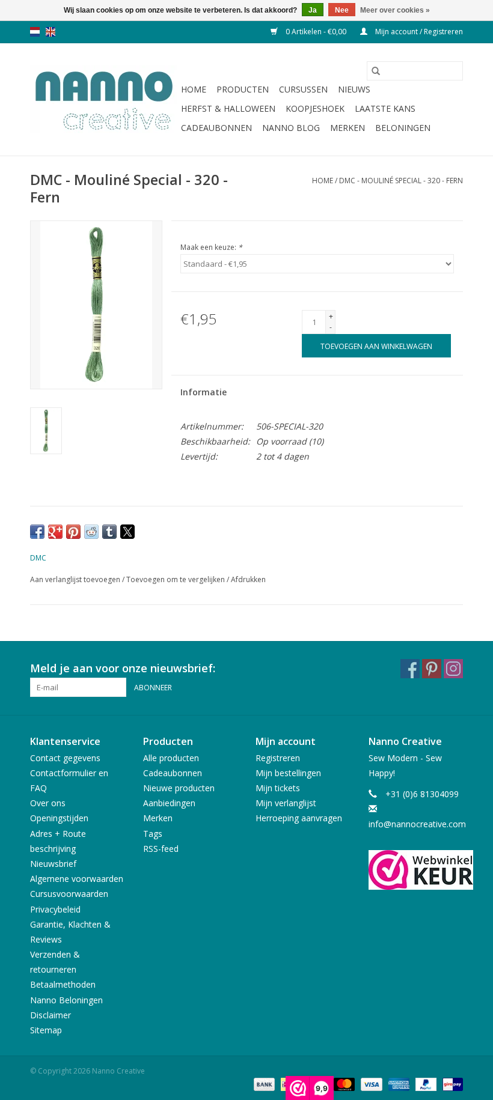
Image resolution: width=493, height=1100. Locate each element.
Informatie (203, 392)
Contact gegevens (65, 758)
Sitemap (46, 1030)
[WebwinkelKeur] (416, 870)
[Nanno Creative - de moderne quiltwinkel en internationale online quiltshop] (103, 99)
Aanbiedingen (169, 803)
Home (193, 89)
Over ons (48, 803)
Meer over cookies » (395, 10)
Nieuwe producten (179, 788)
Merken (347, 127)
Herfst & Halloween (228, 108)
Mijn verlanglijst (286, 803)
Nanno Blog (291, 127)
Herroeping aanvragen (299, 818)
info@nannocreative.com (417, 824)
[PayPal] (424, 1083)
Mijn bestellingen (288, 773)
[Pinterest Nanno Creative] (431, 668)
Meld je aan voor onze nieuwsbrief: (122, 668)
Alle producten (171, 758)
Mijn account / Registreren (418, 31)
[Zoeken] (376, 71)
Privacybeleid (55, 909)
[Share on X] (127, 531)
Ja (312, 10)
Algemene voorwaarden (76, 878)
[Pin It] (73, 531)
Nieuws (354, 89)
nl (35, 32)
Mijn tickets (278, 788)
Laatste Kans (385, 108)
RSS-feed (161, 848)
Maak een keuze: (211, 247)
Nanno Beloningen (66, 1000)
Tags (152, 833)
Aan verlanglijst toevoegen (76, 579)
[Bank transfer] (263, 1083)
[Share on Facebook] (37, 531)
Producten (242, 89)
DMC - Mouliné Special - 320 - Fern (401, 180)
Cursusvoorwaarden (69, 893)
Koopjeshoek (315, 108)
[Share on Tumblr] (109, 531)
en (50, 32)
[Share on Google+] (55, 531)
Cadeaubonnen (216, 127)
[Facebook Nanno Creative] (410, 668)
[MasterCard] (343, 1083)
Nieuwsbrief (53, 863)
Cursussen (303, 89)
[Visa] (370, 1083)
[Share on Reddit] (91, 531)
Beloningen (402, 127)
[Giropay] (450, 1083)
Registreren (278, 758)
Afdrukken (248, 579)
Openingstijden (59, 818)
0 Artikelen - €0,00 (316, 31)
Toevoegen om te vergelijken (176, 579)
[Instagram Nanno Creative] (453, 668)
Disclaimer (50, 1015)
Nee (342, 10)
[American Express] (397, 1083)
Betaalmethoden (63, 984)
